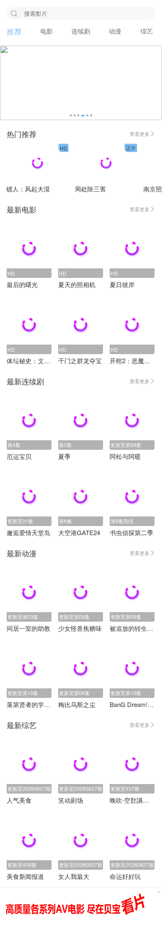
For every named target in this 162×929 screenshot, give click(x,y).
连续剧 (80, 31)
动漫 (115, 31)
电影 (46, 31)
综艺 (146, 31)
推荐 (14, 31)
